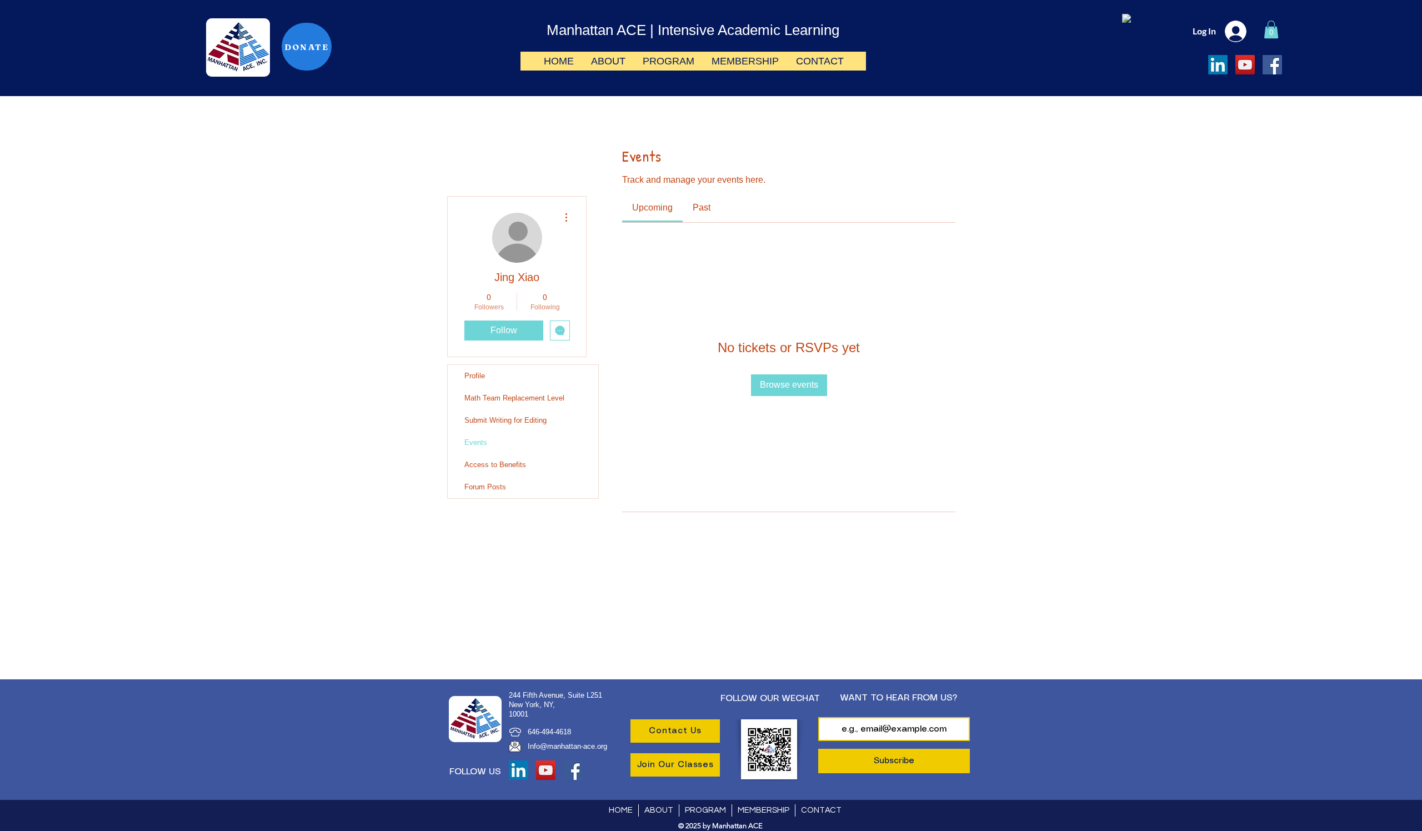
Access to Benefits (495, 464)
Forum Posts (485, 487)
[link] (652, 207)
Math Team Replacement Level (514, 398)
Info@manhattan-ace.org (567, 746)
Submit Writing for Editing (505, 420)
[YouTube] (1245, 64)
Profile (474, 376)
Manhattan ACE (596, 30)
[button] (1271, 29)
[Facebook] (1272, 64)
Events (475, 442)
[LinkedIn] (1218, 64)
